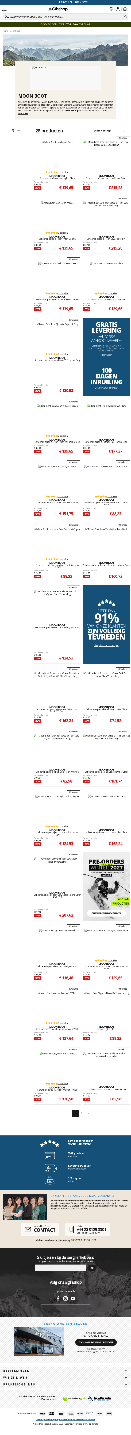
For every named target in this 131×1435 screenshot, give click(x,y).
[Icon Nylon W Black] (106, 275)
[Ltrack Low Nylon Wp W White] (106, 942)
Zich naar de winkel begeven (96, 1342)
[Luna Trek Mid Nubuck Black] (106, 541)
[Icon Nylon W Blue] (57, 214)
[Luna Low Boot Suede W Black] (106, 478)
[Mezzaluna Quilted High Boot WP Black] (57, 685)
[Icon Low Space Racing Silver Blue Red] (57, 870)
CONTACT (44, 1230)
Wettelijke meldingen (47, 1419)
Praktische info (19, 1384)
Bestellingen (16, 1371)
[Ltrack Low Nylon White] (57, 478)
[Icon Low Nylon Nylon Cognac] (57, 808)
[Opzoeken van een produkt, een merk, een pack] (125, 16)
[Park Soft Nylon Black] (106, 1065)
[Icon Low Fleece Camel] (106, 154)
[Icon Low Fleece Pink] (106, 214)
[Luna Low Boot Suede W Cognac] (57, 541)
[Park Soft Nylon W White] (57, 747)
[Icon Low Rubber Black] (106, 808)
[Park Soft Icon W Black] (106, 685)
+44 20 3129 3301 (91, 1229)
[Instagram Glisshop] (65, 1299)
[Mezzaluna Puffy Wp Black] (57, 603)
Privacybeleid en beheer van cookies (77, 1419)
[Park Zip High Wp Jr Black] (106, 747)
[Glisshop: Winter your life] (58, 9)
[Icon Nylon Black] (57, 154)
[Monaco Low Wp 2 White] (57, 1005)
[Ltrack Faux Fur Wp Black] (106, 418)
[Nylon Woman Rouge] (57, 1065)
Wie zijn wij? (15, 1377)
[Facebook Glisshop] (58, 1299)
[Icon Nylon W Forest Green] (57, 418)
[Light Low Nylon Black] (57, 942)
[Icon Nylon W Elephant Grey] (57, 336)
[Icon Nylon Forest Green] (57, 275)
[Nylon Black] (106, 1005)
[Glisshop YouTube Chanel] (73, 1299)
